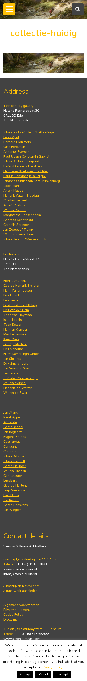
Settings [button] (25, 674)
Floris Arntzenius (15, 281)
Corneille (10, 451)
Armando (10, 422)
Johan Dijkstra (13, 456)
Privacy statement (16, 610)
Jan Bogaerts (13, 432)
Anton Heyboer (14, 466)
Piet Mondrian (13, 349)
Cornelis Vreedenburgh (20, 378)
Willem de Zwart (16, 393)
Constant (10, 446)
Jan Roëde (11, 500)
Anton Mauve (13, 190)
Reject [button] (43, 674)
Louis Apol (11, 137)
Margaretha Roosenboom (22, 215)
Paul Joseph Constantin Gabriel (26, 156)
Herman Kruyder (15, 329)
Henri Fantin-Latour (17, 290)
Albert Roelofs (14, 205)
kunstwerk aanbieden (21, 591)
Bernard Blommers (17, 142)
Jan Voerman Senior (18, 368)
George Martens (15, 344)
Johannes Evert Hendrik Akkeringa (28, 132)
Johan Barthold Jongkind (21, 161)
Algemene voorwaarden (21, 605)
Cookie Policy (13, 614)
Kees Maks (11, 339)
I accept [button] (62, 674)
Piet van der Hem (16, 310)
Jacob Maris (11, 186)
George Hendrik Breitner (21, 285)
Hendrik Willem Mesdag (21, 195)
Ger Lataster (12, 476)
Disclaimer (11, 619)
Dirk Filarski (11, 295)
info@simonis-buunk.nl (20, 574)
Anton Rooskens (15, 505)
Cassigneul (11, 441)
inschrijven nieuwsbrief (22, 586)
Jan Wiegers (12, 510)
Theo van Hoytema (17, 315)
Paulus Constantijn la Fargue (24, 176)
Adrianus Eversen (16, 152)
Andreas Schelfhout (18, 220)
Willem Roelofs (14, 210)
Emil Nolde (11, 495)
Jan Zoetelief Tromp (18, 229)
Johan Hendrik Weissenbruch (24, 239)
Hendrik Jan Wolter (17, 388)
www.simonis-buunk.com (21, 638)
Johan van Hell (14, 461)
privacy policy (51, 667)
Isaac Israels (12, 320)
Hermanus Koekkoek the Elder (25, 171)
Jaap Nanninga (14, 490)
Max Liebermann (15, 334)
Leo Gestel (11, 300)
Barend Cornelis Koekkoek (22, 166)
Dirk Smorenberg (15, 363)
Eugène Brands (14, 437)
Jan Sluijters (12, 358)
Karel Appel (12, 417)
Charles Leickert (15, 200)
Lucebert (9, 480)
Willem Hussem (15, 471)
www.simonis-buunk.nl (20, 569)
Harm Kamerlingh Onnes (21, 354)
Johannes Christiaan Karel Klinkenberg (31, 181)
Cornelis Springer (16, 225)
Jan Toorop (11, 373)
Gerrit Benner (13, 427)
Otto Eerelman (14, 147)
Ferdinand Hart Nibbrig (20, 305)
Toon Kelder (12, 324)
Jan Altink (10, 412)
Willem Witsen (14, 383)
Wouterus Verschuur (18, 234)
